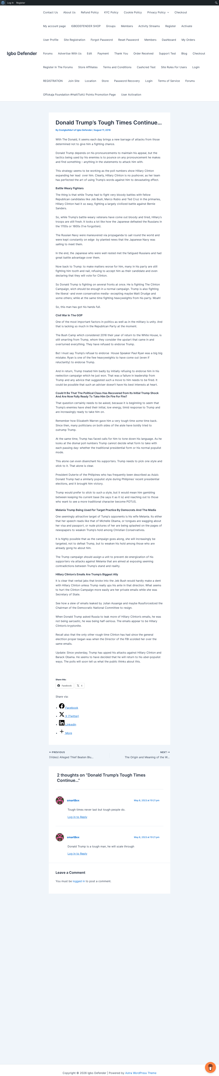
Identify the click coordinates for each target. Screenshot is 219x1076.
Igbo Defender (22, 53)
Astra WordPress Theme (140, 1073)
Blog (184, 53)
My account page (54, 26)
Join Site (73, 81)
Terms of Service (169, 81)
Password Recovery (127, 81)
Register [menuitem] (20, 2)
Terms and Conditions (117, 67)
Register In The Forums (58, 67)
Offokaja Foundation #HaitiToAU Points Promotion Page (79, 94)
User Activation (131, 94)
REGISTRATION (53, 81)
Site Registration (74, 39)
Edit (89, 53)
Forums (48, 53)
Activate (186, 26)
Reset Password (128, 39)
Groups (110, 26)
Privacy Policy (156, 12)
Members (127, 26)
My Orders (188, 39)
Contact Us (50, 12)
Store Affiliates (88, 67)
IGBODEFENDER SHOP (86, 26)
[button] (167, 12)
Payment (103, 53)
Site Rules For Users (174, 67)
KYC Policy (111, 12)
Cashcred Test (146, 67)
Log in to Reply (77, 817)
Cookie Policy (133, 12)
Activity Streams (149, 26)
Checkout (181, 12)
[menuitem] (3, 2)
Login (195, 67)
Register (170, 26)
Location (90, 81)
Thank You (121, 53)
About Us (69, 12)
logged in (79, 881)
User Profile (50, 39)
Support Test (167, 53)
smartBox (73, 800)
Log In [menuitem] (10, 2)
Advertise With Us (69, 53)
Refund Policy (90, 12)
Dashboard (169, 39)
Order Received (143, 53)
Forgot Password (102, 39)
